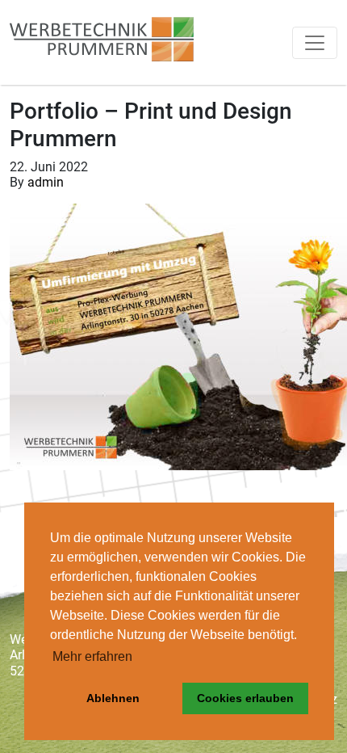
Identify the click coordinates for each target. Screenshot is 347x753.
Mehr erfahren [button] (92, 656)
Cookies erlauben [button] (245, 698)
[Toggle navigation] (314, 43)
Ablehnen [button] (113, 698)
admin (45, 182)
